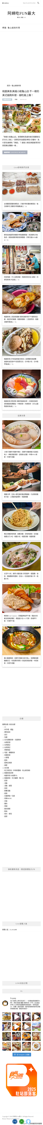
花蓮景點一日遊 (9, 796)
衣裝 (5, 801)
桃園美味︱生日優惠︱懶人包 (14, 778)
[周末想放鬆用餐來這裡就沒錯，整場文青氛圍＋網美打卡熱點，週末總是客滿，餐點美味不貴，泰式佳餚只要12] (26, 1036)
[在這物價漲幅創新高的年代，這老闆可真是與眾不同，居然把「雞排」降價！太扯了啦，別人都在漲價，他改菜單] (6, 1046)
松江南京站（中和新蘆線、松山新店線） (17, 770)
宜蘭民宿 (7, 755)
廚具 (5, 760)
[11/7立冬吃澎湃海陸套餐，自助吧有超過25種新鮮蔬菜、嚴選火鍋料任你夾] (36, 1016)
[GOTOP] (28, 1121)
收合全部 (12, 724)
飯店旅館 (7, 809)
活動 (5, 783)
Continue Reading (18, 152)
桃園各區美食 (7, 99)
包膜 (5, 737)
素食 (5, 793)
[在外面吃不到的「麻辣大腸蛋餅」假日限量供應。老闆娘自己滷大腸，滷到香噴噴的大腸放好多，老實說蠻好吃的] (16, 1046)
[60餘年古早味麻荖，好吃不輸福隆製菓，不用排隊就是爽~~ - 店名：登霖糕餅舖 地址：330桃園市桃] (6, 1036)
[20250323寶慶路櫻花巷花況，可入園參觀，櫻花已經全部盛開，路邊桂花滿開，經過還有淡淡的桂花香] (16, 1016)
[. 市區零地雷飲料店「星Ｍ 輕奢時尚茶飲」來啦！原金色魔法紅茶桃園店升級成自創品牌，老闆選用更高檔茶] (6, 1026)
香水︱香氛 (8, 814)
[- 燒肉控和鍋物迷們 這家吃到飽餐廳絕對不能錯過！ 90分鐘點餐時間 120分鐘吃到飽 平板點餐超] (16, 1026)
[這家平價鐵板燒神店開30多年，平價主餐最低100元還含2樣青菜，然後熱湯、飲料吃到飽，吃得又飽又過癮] (26, 1046)
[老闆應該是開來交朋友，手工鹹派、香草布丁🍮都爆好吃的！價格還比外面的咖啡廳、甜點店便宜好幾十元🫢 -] (36, 1046)
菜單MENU (8, 798)
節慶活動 (7, 791)
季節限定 (7, 750)
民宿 (5, 780)
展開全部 (5, 724)
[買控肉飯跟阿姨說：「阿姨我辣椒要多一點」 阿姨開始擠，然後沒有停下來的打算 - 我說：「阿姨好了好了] (36, 1036)
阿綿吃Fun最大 (21, 13)
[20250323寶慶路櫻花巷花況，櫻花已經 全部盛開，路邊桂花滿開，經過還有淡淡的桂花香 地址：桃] (26, 1016)
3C (5, 727)
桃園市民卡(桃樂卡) (10, 775)
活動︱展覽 (8, 786)
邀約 (5, 803)
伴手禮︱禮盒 (8, 729)
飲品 (5, 811)
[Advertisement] (21, 60)
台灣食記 (7, 747)
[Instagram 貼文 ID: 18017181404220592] (26, 1026)
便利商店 (7, 732)
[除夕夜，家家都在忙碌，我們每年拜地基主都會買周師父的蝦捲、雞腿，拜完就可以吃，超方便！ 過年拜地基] (16, 1036)
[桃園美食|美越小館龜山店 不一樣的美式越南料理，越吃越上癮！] (21, 118)
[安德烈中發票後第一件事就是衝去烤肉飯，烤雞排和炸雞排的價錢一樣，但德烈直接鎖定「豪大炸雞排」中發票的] (6, 1016)
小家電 (6, 757)
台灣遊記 (7, 745)
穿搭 (5, 788)
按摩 (5, 765)
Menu (6, 3)
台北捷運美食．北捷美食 (12, 740)
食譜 (5, 806)
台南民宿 (7, 742)
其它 (5, 735)
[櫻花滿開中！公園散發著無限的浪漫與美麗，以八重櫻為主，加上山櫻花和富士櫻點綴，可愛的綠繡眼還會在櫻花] (36, 1026)
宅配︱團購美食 (9, 752)
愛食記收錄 (8, 763)
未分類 (6, 768)
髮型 (5, 816)
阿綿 (16, 99)
